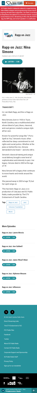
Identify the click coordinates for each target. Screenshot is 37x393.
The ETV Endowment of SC (13, 326)
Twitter (6, 339)
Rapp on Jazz (22, 35)
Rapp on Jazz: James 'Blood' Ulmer (15, 260)
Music (11, 211)
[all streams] (34, 390)
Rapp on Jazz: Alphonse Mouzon (14, 273)
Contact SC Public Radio (12, 348)
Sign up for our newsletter (12, 366)
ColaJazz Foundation (16, 207)
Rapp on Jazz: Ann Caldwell (12, 246)
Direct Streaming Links (11, 321)
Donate (30, 3)
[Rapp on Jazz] (8, 35)
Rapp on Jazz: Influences (11, 287)
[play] (3, 390)
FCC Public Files (9, 330)
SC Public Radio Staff (11, 357)
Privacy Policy (8, 361)
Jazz (24, 202)
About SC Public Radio (11, 343)
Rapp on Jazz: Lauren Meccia (13, 233)
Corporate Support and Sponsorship (15, 352)
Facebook (7, 334)
